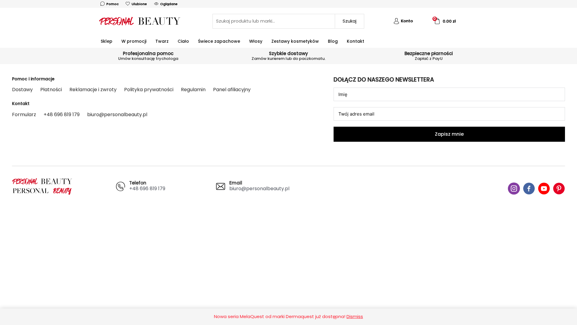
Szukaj (349, 21)
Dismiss (355, 316)
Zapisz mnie (449, 134)
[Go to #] (514, 189)
